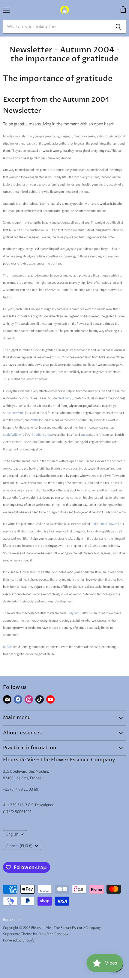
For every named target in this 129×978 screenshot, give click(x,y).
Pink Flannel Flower (104, 524)
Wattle (34, 420)
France (19, 846)
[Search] (118, 27)
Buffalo (8, 647)
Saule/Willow (12, 434)
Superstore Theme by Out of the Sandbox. (36, 934)
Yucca (84, 434)
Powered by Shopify (18, 940)
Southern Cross (42, 434)
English (12, 834)
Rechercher (12, 919)
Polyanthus (75, 613)
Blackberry (64, 398)
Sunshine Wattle (13, 413)
